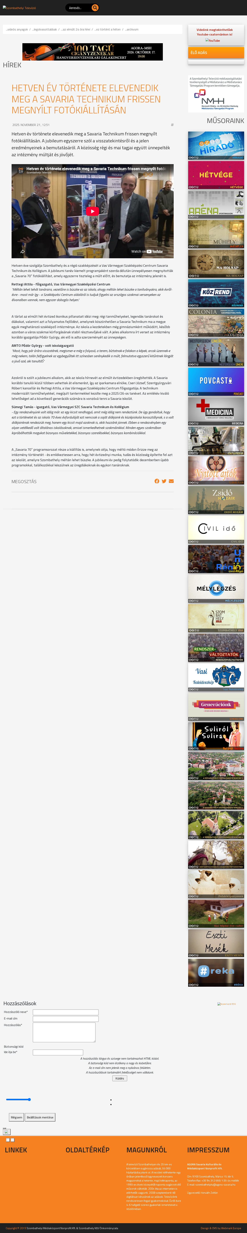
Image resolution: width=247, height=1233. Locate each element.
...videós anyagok (17, 29)
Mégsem (16, 1117)
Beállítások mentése (40, 1117)
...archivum (131, 29)
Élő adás (198, 53)
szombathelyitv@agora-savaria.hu (215, 1184)
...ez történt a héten (108, 29)
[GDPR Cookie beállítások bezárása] (4, 1128)
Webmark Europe (231, 1228)
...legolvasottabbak (44, 29)
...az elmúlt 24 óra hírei (75, 29)
